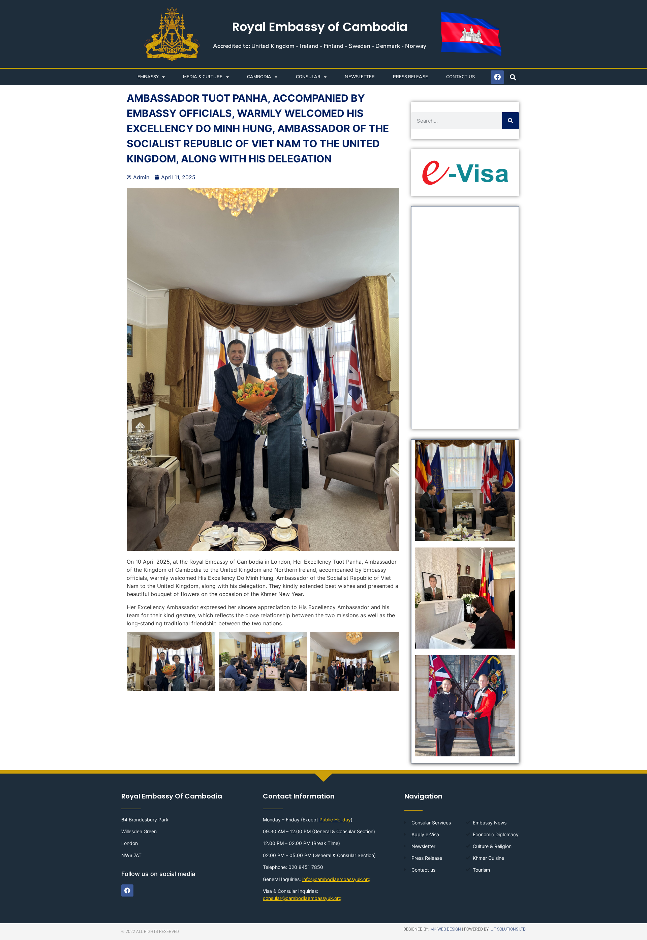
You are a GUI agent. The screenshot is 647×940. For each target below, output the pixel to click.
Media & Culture (203, 77)
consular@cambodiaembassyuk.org (302, 898)
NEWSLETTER (360, 77)
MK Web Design (445, 929)
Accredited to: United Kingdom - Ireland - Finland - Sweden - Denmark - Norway (319, 46)
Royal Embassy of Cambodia (319, 26)
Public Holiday (335, 819)
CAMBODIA (259, 77)
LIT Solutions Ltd (508, 929)
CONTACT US (460, 77)
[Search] (510, 120)
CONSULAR (308, 77)
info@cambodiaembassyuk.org (336, 879)
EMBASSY (148, 77)
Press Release (410, 77)
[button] (513, 77)
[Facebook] (497, 77)
